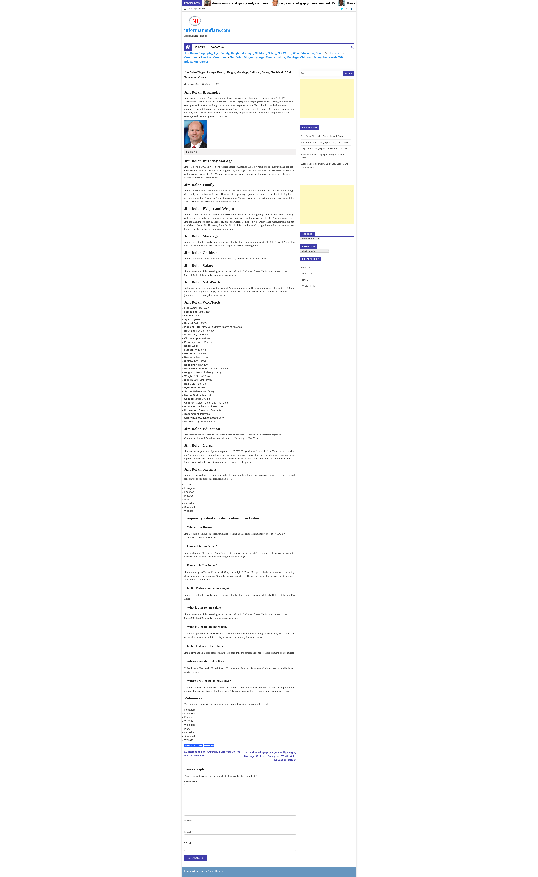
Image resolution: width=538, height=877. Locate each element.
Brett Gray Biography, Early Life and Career (322, 136)
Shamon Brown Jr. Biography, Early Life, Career (209, 3)
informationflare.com (207, 30)
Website (188, 843)
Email (188, 831)
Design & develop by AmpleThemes (204, 871)
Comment (190, 781)
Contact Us (217, 47)
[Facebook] (338, 9)
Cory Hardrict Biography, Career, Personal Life (276, 3)
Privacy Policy (308, 286)
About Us (200, 47)
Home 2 (304, 280)
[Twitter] (342, 9)
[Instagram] (347, 9)
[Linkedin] (351, 9)
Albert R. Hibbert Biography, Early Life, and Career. (344, 3)
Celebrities (209, 745)
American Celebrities (193, 745)
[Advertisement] (327, 101)
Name (188, 820)
